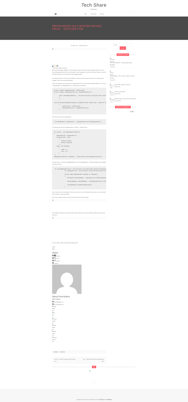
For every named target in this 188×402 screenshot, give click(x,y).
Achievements (93, 13)
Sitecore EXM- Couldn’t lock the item (122, 84)
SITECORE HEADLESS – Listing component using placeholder (121, 63)
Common (55, 352)
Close (132, 111)
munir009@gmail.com (58, 302)
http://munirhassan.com (59, 304)
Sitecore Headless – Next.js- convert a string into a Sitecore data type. (122, 77)
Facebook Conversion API (119, 91)
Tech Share (94, 5)
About (85, 13)
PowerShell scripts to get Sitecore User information (125, 98)
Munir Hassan (83, 45)
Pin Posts (102, 13)
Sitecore (62, 352)
